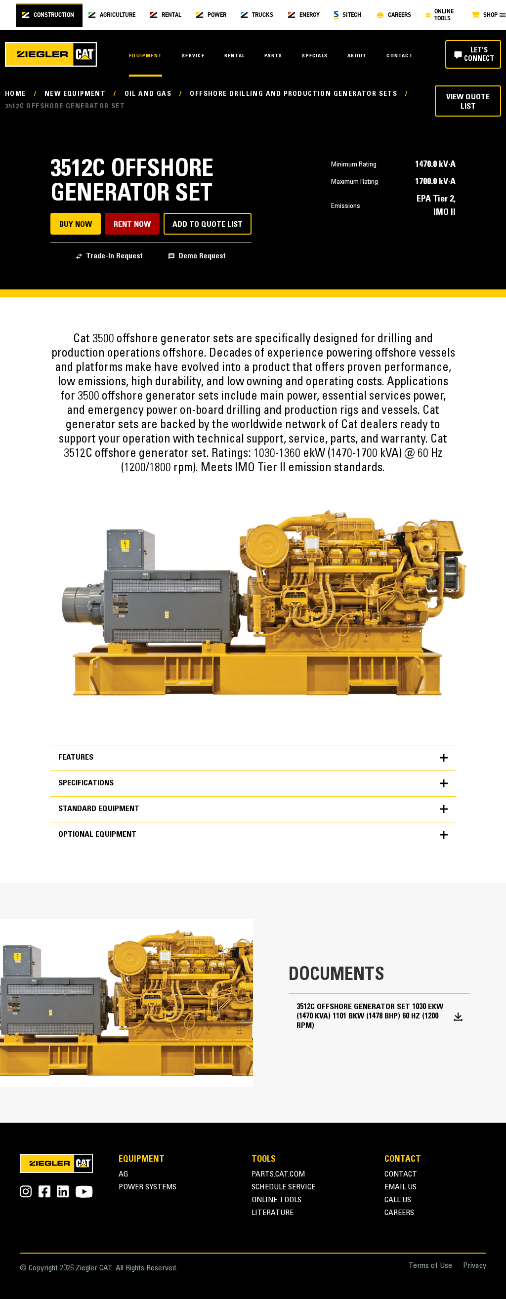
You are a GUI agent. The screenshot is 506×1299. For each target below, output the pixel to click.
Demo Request (202, 256)
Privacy (474, 1266)
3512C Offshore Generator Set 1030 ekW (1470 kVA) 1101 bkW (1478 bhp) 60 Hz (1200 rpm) (369, 1016)
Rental (234, 56)
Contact (399, 56)
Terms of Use (430, 1266)
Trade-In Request (114, 256)
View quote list (468, 102)
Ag (123, 1174)
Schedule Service (283, 1187)
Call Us (397, 1200)
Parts (273, 56)
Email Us (400, 1187)
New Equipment (75, 94)
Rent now (132, 225)
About (357, 56)
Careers (399, 1213)
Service (193, 56)
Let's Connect (479, 55)
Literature (273, 1213)
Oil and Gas (148, 94)
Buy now (75, 225)
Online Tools (276, 1200)
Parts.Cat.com (278, 1174)
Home (15, 94)
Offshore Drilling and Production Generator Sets (293, 94)
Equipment (145, 56)
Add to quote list (207, 225)
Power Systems (147, 1187)
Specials (315, 56)
